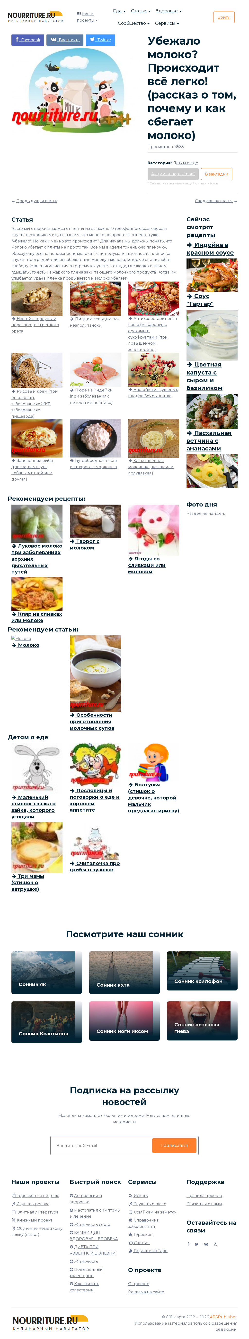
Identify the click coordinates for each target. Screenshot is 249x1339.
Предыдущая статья (36, 201)
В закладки (216, 174)
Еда (117, 11)
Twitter (103, 40)
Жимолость (86, 1261)
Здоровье (167, 11)
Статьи (139, 11)
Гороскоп (143, 1234)
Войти (224, 17)
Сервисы (165, 23)
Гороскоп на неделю (37, 1195)
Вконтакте (68, 40)
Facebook (29, 40)
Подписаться (174, 1145)
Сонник (141, 1242)
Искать (140, 1195)
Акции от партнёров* (173, 174)
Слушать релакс (32, 1204)
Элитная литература (37, 1212)
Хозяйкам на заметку (154, 1212)
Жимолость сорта (92, 1224)
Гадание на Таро (150, 1250)
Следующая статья (214, 201)
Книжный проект (34, 1220)
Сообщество (132, 23)
